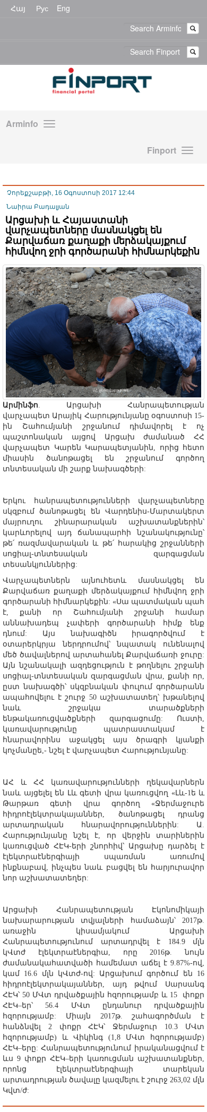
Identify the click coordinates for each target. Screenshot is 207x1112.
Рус (42, 8)
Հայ (18, 8)
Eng (63, 8)
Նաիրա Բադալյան (38, 206)
